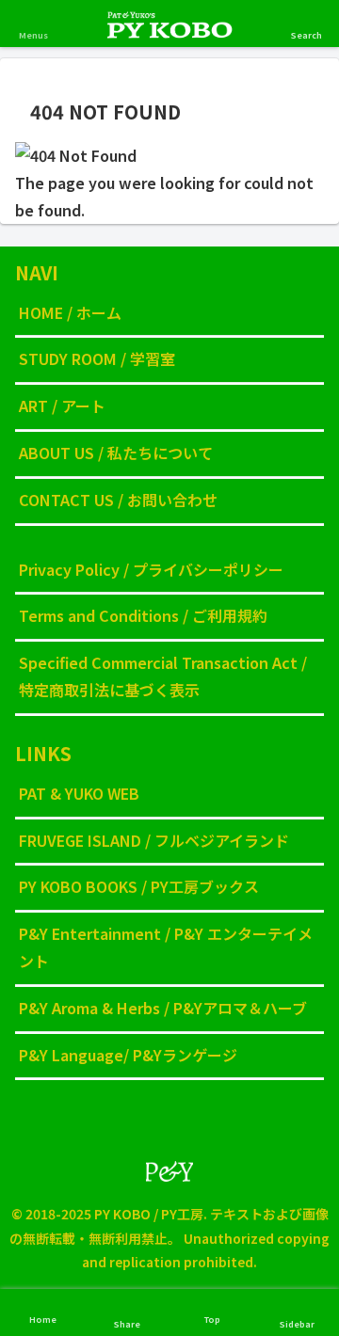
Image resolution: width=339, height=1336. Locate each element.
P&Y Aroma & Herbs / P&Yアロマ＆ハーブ (163, 1007)
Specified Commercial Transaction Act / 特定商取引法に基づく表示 (163, 676)
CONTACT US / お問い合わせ (118, 499)
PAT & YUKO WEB (79, 793)
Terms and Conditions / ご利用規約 (143, 615)
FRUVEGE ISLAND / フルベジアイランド (154, 840)
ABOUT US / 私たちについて (116, 452)
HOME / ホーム (70, 312)
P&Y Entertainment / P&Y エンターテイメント (166, 947)
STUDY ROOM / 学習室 (97, 358)
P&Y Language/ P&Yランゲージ (128, 1054)
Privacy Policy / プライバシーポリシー (151, 569)
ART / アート (62, 405)
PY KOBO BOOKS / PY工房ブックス (139, 886)
